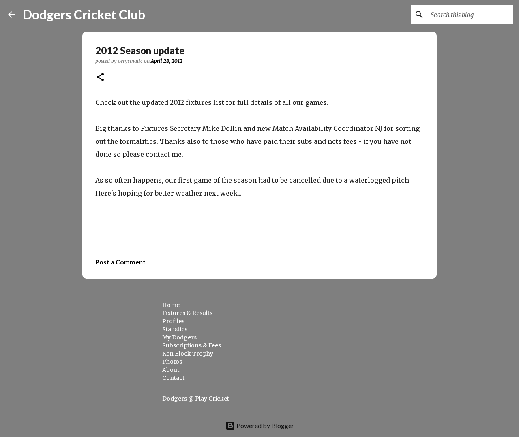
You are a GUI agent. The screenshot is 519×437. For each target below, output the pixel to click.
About (170, 369)
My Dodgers (179, 337)
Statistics (174, 329)
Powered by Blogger (264, 425)
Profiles (173, 321)
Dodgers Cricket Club (84, 14)
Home (171, 305)
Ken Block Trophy (187, 353)
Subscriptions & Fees (191, 345)
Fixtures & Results (187, 313)
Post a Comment (120, 262)
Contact (173, 378)
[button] (100, 77)
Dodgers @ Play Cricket (195, 398)
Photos (172, 361)
